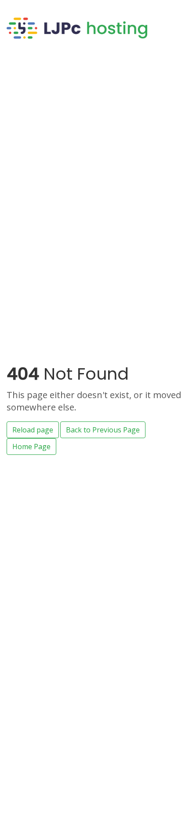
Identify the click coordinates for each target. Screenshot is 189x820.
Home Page (31, 446)
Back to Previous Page (103, 430)
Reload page (32, 430)
